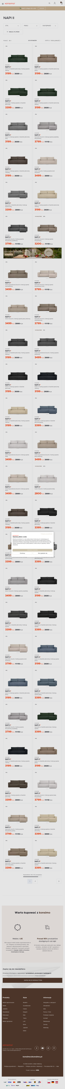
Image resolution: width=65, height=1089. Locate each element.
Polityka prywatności (46, 534)
